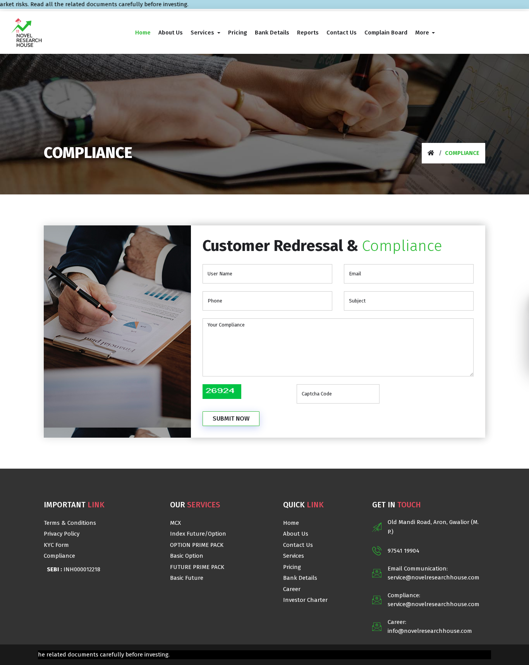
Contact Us (298, 544)
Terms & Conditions (70, 522)
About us (295, 533)
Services (293, 555)
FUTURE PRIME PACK (197, 567)
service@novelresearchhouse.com (433, 577)
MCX (175, 522)
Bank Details (300, 577)
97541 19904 (403, 550)
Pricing (292, 567)
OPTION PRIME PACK (196, 544)
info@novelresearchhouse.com (430, 630)
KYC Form (56, 544)
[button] (205, 32)
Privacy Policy (61, 533)
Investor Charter (305, 599)
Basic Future (186, 577)
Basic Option (186, 555)
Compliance (59, 555)
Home (291, 522)
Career (292, 589)
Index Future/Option (198, 533)
